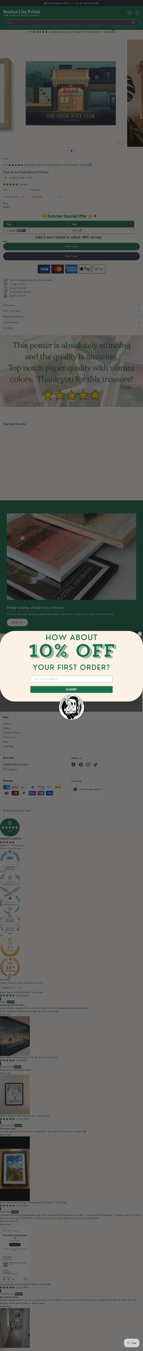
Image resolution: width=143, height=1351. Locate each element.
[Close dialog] (140, 634)
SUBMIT (71, 689)
